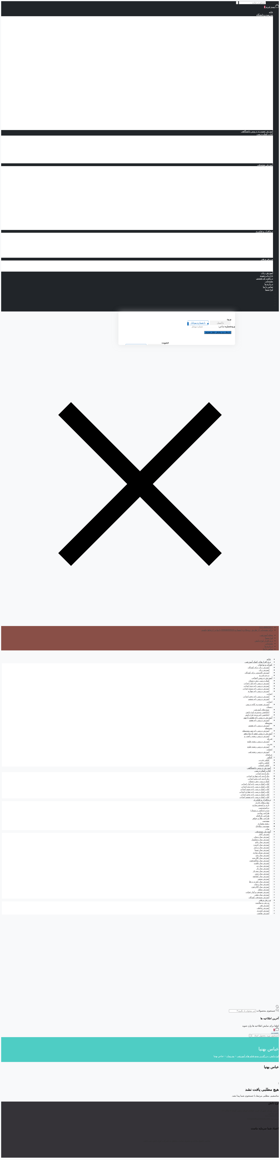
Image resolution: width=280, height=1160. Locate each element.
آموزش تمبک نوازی (258, 170)
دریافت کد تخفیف (264, 278)
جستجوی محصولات (266, 1011)
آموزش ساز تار (260, 178)
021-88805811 (266, 627)
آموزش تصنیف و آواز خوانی (254, 167)
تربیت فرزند (264, 675)
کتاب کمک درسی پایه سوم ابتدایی (239, 48)
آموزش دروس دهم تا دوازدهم (253, 73)
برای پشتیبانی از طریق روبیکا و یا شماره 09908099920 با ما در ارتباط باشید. (237, 630)
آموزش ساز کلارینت (257, 209)
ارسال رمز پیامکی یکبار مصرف (217, 332)
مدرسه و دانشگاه (264, 15)
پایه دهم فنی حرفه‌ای (245, 112)
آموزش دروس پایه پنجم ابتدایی (246, 31)
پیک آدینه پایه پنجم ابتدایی (249, 142)
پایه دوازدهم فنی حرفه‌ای (243, 117)
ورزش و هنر (267, 259)
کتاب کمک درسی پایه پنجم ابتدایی (240, 53)
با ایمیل (220, 323)
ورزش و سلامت (259, 262)
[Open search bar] (277, 1007)
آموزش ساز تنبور (259, 181)
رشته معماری (254, 253)
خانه (271, 12)
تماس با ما (268, 287)
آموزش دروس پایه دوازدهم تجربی (239, 95)
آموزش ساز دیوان (258, 192)
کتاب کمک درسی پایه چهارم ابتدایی (239, 51)
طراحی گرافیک (259, 237)
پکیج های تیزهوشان (258, 128)
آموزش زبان (267, 273)
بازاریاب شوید (266, 276)
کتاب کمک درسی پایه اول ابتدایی (240, 42)
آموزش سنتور (260, 198)
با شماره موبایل (198, 323)
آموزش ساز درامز (258, 187)
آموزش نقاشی (260, 270)
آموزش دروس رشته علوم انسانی (245, 98)
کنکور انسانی (263, 765)
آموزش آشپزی (260, 267)
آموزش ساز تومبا (259, 184)
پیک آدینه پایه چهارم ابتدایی (248, 139)
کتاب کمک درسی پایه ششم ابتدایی (239, 56)
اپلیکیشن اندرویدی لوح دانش (257, 715)
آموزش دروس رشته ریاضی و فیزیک (243, 76)
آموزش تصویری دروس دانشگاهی (257, 131)
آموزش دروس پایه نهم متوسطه (246, 70)
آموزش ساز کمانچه (258, 212)
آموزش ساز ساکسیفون (255, 195)
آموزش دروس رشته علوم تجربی (245, 87)
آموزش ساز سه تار (258, 201)
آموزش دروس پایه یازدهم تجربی (240, 92)
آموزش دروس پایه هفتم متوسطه (245, 65)
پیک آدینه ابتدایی (259, 137)
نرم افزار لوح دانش (264, 640)
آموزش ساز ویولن (258, 220)
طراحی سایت (260, 239)
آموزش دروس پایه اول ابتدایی (247, 20)
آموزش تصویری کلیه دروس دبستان (259, 705)
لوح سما (269, 289)
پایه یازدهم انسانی (247, 103)
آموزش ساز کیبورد (258, 214)
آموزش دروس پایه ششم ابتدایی (246, 34)
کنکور (264, 120)
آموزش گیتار (261, 228)
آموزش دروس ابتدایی (256, 17)
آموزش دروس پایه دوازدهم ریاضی (239, 84)
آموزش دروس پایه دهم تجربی (241, 90)
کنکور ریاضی (255, 126)
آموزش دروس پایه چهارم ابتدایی (245, 28)
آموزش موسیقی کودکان (259, 897)
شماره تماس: (224, 326)
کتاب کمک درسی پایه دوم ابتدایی (240, 45)
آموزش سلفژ (260, 226)
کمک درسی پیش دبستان (244, 40)
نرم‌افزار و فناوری (264, 231)
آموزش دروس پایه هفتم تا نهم (252, 62)
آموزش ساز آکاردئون (257, 173)
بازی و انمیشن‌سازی (257, 256)
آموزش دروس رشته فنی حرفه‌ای (245, 109)
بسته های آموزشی (252, 59)
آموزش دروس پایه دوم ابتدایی (247, 23)
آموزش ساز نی (260, 217)
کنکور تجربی (255, 123)
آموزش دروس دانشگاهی (259, 768)
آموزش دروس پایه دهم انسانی (241, 101)
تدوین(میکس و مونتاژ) (256, 242)
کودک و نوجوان (265, 664)
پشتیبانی (269, 281)
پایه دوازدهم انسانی (246, 106)
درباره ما (269, 284)
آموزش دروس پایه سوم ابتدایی (246, 26)
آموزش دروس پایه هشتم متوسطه (245, 67)
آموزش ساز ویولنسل (257, 223)
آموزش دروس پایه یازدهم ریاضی (240, 81)
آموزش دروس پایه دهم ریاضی (241, 78)
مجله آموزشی (266, 635)
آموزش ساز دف (259, 189)
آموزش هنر (261, 264)
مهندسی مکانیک (253, 251)
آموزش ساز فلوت (258, 206)
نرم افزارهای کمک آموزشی (258, 662)
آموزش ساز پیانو (259, 176)
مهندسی (263, 248)
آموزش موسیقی (265, 164)
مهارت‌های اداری (259, 245)
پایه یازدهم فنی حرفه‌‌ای (244, 115)
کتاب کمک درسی (253, 37)
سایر (267, 829)
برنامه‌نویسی (261, 234)
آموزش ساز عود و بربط (255, 203)
